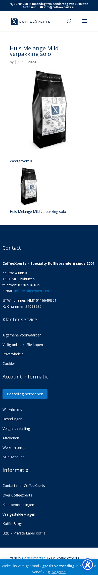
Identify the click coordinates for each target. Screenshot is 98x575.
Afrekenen (11, 438)
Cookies (9, 363)
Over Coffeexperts (17, 495)
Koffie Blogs (13, 523)
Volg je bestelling (16, 428)
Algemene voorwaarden (22, 335)
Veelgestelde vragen (19, 514)
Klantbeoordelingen (18, 504)
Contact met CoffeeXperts (24, 485)
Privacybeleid (13, 354)
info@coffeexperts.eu (31, 290)
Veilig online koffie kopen (23, 344)
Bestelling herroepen (25, 393)
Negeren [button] (59, 571)
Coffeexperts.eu (35, 558)
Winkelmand (12, 409)
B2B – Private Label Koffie (24, 533)
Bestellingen (12, 418)
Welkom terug (14, 447)
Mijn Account (13, 456)
